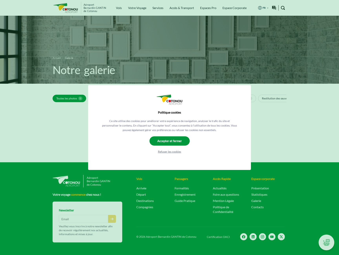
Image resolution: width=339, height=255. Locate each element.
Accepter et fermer (169, 141)
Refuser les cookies (169, 151)
